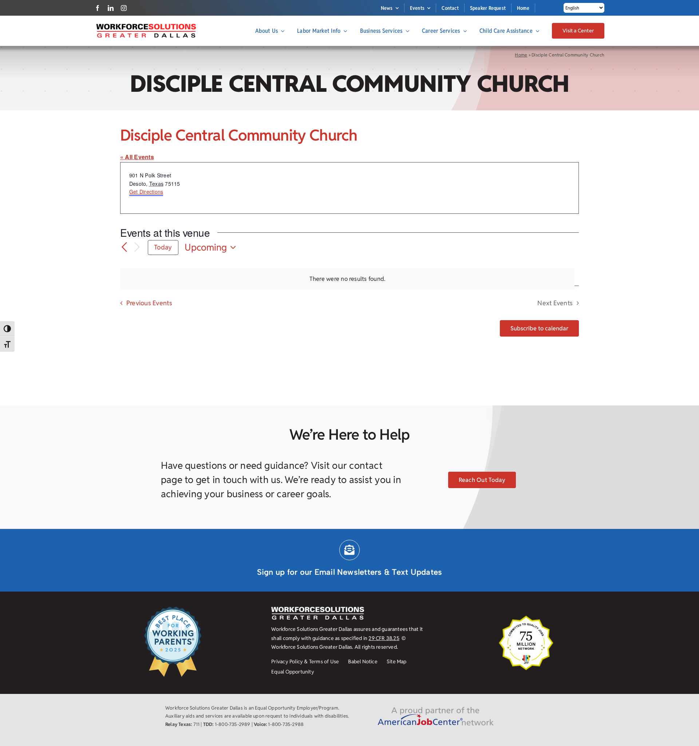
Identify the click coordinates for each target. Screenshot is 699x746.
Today (163, 247)
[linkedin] (111, 8)
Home (521, 55)
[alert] (347, 279)
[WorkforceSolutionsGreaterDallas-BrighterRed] (146, 26)
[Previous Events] (124, 247)
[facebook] (97, 8)
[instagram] (124, 8)
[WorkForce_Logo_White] (317, 609)
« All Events (137, 157)
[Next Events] (137, 247)
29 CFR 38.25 (383, 638)
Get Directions (146, 191)
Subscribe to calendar (539, 328)
